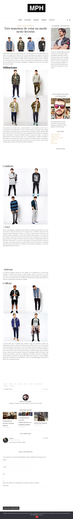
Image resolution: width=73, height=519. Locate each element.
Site (4, 474)
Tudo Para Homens (56, 134)
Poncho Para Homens (40, 423)
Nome (5, 459)
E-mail (5, 467)
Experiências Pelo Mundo (57, 137)
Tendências (30, 25)
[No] (71, 515)
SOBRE (20, 20)
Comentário (6, 485)
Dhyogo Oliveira (8, 389)
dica (15, 384)
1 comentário (45, 389)
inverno (19, 25)
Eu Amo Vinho (54, 139)
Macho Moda (54, 143)
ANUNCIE (43, 20)
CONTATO (52, 20)
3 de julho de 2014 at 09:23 (14, 439)
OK (37, 516)
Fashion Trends (54, 136)
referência (6, 385)
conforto (10, 384)
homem (20, 384)
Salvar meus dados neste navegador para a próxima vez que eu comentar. (21, 482)
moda (24, 25)
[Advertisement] (25, 154)
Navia (52, 141)
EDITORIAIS (28, 20)
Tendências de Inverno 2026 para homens (8, 423)
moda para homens (38, 384)
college (5, 384)
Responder (45, 438)
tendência (12, 385)
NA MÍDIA (36, 20)
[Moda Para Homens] (36, 8)
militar (30, 384)
